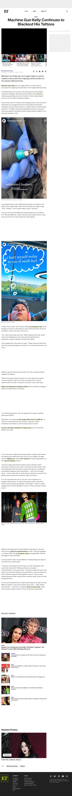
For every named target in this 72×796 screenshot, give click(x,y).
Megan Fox (11, 459)
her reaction (25, 459)
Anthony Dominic (8, 71)
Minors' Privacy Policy (30, 785)
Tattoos (22, 766)
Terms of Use (27, 778)
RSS (14, 790)
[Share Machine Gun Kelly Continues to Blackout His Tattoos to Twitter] (36, 71)
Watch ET (44, 11)
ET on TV (15, 785)
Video (34, 11)
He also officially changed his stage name (16, 428)
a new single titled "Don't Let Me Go (30, 419)
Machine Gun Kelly (8, 86)
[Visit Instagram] (58, 776)
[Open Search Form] (67, 11)
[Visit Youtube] (62, 776)
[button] (24, 630)
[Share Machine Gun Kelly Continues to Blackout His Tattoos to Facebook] (33, 71)
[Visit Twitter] (54, 776)
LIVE (27, 11)
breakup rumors (24, 553)
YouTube (15, 783)
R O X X (40, 94)
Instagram (15, 780)
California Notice (28, 783)
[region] (24, 41)
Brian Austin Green (33, 587)
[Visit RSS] (67, 776)
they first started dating (18, 551)
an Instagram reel (36, 327)
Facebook (15, 778)
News (36, 17)
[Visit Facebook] (50, 776)
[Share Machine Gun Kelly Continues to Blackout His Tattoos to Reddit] (39, 71)
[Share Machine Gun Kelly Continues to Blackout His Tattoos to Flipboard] (42, 71)
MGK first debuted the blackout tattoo (14, 387)
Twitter (14, 782)
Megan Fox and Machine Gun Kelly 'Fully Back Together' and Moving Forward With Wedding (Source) (22, 648)
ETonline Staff (16, 788)
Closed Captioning (29, 782)
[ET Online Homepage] (6, 11)
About (14, 787)
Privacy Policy (28, 780)
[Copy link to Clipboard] (45, 71)
